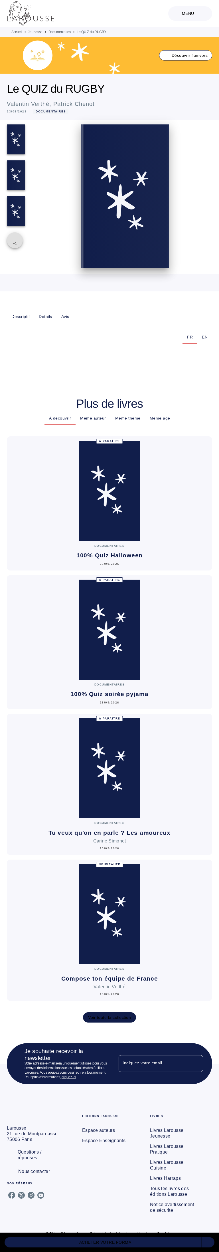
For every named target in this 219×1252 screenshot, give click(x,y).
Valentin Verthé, (30, 104)
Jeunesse (35, 32)
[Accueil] (31, 13)
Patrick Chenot (74, 104)
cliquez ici (69, 1077)
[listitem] (12, 1195)
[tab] (20, 316)
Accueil (16, 32)
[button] (185, 55)
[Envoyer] (196, 1063)
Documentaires (59, 32)
